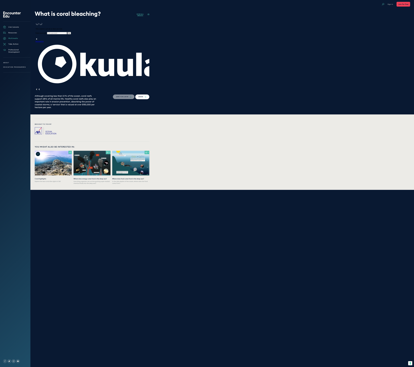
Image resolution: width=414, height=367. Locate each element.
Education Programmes (14, 67)
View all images (140, 14)
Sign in (390, 4)
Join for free (403, 4)
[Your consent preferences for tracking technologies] (410, 363)
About (6, 62)
